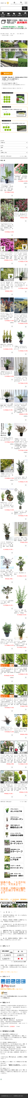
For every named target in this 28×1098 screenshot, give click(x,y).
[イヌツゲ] (7, 531)
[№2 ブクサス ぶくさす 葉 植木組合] (20, 169)
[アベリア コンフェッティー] (7, 776)
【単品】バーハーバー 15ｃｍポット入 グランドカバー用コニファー (7, 729)
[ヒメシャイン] (20, 499)
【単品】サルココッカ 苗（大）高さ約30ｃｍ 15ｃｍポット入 (7, 373)
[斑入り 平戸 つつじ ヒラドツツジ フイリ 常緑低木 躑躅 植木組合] (7, 210)
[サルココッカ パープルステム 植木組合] (20, 274)
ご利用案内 (8, 15)
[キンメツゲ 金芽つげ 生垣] (20, 630)
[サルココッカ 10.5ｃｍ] (20, 337)
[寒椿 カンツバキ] (20, 747)
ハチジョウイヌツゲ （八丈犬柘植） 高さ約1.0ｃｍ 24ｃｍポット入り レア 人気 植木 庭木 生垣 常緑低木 (7, 187)
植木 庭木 (12, 33)
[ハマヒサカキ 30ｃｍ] (20, 467)
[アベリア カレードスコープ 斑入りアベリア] (20, 244)
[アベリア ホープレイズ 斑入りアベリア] (7, 274)
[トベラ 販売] (20, 563)
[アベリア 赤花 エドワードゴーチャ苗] (7, 747)
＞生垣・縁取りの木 (20, 33)
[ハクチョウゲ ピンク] (20, 430)
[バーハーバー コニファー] (7, 720)
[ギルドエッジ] (7, 429)
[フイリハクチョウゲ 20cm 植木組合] (20, 396)
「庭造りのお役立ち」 (15, 1065)
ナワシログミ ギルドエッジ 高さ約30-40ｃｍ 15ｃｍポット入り (7, 439)
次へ (23, 156)
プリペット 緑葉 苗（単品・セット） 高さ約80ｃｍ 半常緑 (20, 612)
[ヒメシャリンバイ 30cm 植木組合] (7, 396)
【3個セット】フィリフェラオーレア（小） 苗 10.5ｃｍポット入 (7, 475)
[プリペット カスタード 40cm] (20, 305)
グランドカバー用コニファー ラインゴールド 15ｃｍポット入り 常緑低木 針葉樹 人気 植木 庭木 (20, 787)
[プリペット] (20, 597)
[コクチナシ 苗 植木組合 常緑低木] (20, 529)
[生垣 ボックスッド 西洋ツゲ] (7, 690)
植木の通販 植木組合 (3, 15)
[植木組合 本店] (5, 4)
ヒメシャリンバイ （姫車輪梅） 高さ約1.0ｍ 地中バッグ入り (20, 513)
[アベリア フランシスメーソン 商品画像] (20, 720)
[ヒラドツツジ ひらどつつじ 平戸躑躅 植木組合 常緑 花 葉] (7, 244)
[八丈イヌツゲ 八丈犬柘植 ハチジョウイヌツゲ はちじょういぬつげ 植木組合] (7, 173)
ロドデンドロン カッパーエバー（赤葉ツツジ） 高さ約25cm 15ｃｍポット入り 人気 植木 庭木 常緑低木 (7, 316)
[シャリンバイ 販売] (7, 592)
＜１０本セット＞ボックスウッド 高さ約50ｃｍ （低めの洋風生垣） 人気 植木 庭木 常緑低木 (7, 671)
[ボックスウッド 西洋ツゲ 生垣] (7, 660)
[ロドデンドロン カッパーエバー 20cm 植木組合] (7, 304)
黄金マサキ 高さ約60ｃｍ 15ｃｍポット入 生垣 (7, 346)
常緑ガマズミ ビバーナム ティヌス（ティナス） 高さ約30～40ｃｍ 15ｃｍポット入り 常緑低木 (8, 505)
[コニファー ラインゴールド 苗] (20, 776)
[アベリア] (7, 562)
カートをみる (21, 4)
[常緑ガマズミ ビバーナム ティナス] (7, 494)
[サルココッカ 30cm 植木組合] (7, 363)
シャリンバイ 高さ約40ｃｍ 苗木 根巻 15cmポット (7, 602)
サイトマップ (25, 15)
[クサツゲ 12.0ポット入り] (7, 629)
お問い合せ (14, 15)
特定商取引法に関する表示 (18, 1095)
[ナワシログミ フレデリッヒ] (20, 366)
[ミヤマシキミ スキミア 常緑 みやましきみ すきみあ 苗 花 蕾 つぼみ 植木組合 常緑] (20, 205)
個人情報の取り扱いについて (7, 1095)
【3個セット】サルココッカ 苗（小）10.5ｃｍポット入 (20, 348)
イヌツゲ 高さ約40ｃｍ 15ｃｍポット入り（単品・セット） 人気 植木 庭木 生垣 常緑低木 (7, 545)
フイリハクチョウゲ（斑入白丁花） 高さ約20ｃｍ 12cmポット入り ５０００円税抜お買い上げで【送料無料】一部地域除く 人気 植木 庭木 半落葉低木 (20, 408)
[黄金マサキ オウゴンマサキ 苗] (7, 336)
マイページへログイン (14, 4)
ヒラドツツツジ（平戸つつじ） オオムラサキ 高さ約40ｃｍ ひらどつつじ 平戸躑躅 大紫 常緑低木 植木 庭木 (7, 255)
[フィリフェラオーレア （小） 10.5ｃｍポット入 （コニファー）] (7, 465)
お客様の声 (20, 15)
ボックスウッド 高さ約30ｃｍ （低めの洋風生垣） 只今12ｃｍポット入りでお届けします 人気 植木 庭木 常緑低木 (20, 701)
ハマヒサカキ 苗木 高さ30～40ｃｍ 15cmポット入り (20, 479)
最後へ (26, 156)
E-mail (18, 1026)
